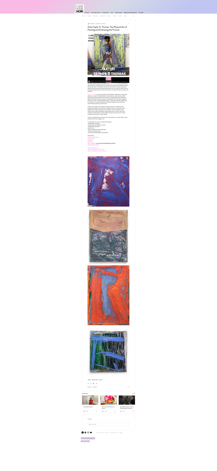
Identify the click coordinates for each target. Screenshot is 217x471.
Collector (115, 16)
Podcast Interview (95, 379)
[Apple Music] (82, 432)
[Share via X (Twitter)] (90, 383)
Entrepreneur (95, 16)
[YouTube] (91, 432)
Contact (120, 432)
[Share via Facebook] (88, 383)
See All (134, 393)
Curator (120, 16)
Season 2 (100, 379)
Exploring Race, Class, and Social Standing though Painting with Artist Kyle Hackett (126, 407)
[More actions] (128, 23)
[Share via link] (96, 383)
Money (109, 16)
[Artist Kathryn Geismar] (90, 400)
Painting (89, 16)
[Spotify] (85, 432)
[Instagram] (88, 432)
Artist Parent (103, 16)
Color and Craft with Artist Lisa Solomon (108, 407)
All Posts (83, 16)
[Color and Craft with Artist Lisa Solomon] (108, 400)
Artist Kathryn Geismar (88, 407)
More (125, 16)
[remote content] (108, 80)
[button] (133, 15)
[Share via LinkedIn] (93, 383)
